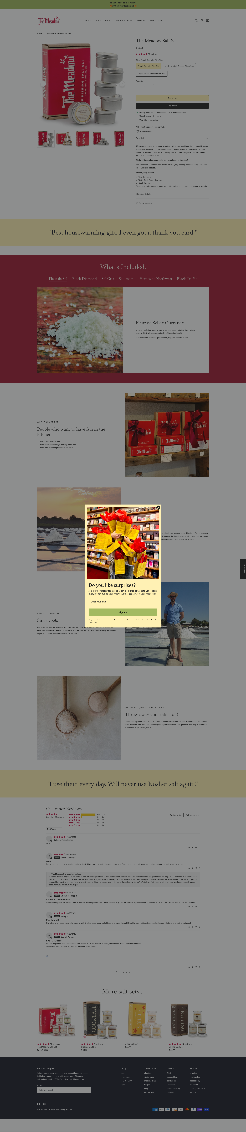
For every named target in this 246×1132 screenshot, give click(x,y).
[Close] (158, 508)
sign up (123, 612)
